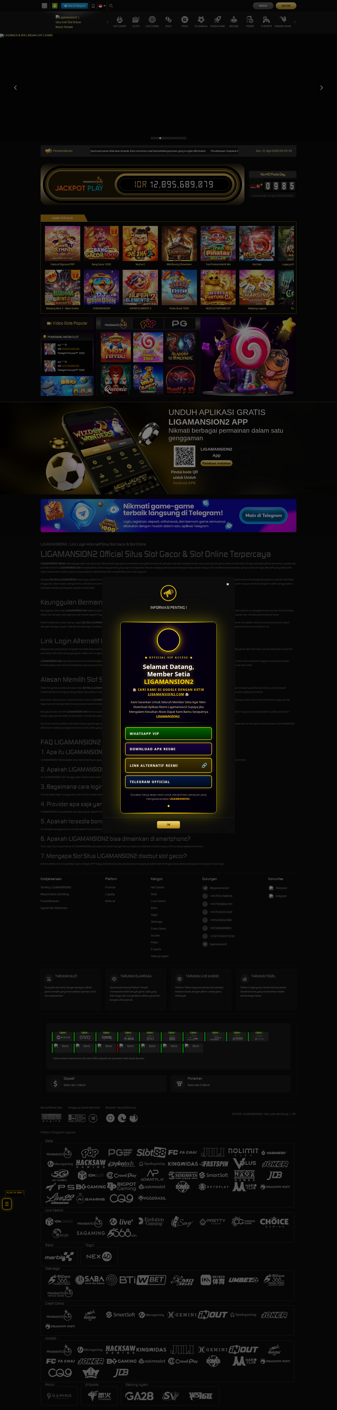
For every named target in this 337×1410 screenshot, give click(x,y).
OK (168, 825)
